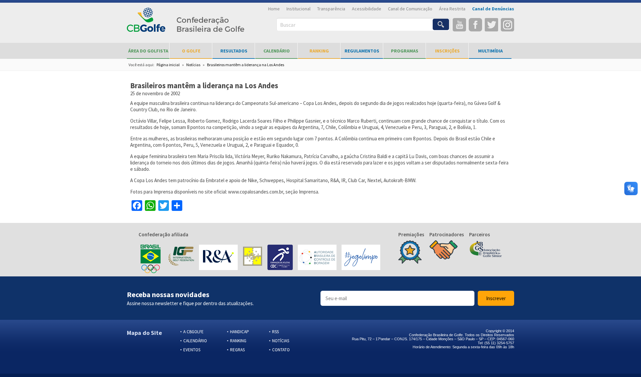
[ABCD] (317, 258)
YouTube (459, 24)
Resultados (233, 51)
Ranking (319, 51)
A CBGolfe (193, 332)
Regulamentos (362, 51)
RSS (275, 332)
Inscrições (447, 51)
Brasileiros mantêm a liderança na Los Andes (245, 64)
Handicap (239, 332)
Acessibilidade (366, 9)
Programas (404, 51)
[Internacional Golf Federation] (181, 258)
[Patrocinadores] (443, 250)
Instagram (507, 24)
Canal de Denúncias (493, 9)
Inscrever (496, 298)
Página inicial (168, 64)
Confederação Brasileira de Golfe (186, 23)
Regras (237, 350)
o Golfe (191, 51)
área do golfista (148, 51)
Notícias (193, 64)
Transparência (331, 9)
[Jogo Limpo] (361, 258)
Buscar (287, 24)
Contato (281, 350)
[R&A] (218, 258)
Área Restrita (452, 9)
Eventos (191, 350)
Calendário (276, 51)
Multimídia (490, 51)
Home (274, 9)
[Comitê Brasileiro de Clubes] (280, 258)
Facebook (475, 24)
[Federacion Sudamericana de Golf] (252, 258)
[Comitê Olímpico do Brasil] (151, 258)
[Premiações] (410, 252)
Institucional (298, 9)
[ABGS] (485, 249)
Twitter (491, 24)
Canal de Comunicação (410, 9)
